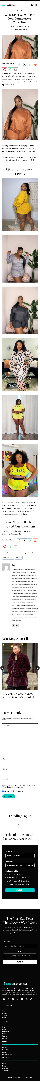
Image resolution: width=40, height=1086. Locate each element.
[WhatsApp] (10, 69)
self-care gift (28, 511)
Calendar (4, 1052)
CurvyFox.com (25, 526)
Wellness (4, 1036)
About (3, 1011)
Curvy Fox (19, 553)
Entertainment (5, 1031)
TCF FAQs (4, 1015)
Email (5, 769)
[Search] (34, 805)
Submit (20, 962)
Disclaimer (11, 1078)
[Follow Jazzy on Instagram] (13, 625)
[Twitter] (9, 999)
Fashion (4, 1064)
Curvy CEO (4, 1038)
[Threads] (18, 999)
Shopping (20, 10)
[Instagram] (13, 999)
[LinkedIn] (29, 64)
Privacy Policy (28, 1078)
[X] (24, 64)
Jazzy (13, 26)
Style (3, 1027)
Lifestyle (4, 1034)
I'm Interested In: (11, 871)
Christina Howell (8, 553)
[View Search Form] (32, 5)
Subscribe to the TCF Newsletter (14, 791)
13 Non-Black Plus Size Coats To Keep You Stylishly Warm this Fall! (18, 695)
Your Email (9, 861)
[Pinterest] (4, 69)
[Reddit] (35, 64)
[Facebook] (19, 64)
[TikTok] (31, 999)
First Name (9, 851)
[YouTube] (22, 999)
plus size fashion (8, 557)
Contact (4, 1018)
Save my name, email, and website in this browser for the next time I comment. (20, 786)
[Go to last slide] (2, 668)
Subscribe (20, 890)
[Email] (15, 69)
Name (5, 759)
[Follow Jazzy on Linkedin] (17, 625)
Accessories (5, 1068)
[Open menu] (36, 4)
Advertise (4, 1013)
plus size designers (30, 553)
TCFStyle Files (5, 1070)
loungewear (12, 79)
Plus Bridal (5, 1050)
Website (5, 779)
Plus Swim (4, 1048)
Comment (7, 726)
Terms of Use (19, 1078)
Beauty (4, 1029)
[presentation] (20, 666)
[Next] (38, 668)
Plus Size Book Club (7, 1054)
